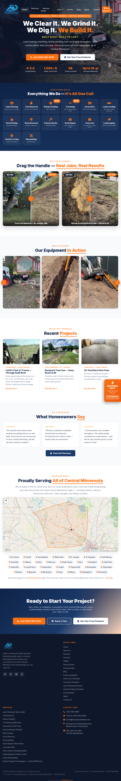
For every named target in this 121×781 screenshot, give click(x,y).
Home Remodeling (10, 758)
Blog (79, 10)
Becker (19, 572)
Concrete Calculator (71, 682)
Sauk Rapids (43, 557)
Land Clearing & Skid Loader (14, 712)
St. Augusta (90, 557)
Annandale (91, 567)
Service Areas (45, 9)
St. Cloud (15, 557)
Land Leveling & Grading (12, 730)
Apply (86, 10)
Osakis (61, 567)
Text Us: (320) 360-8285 (76, 716)
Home (24, 10)
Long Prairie (31, 567)
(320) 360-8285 (72, 712)
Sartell (28, 557)
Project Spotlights (70, 675)
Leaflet (94, 551)
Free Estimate (106, 9)
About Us (67, 651)
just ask (109, 578)
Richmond (102, 572)
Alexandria (46, 567)
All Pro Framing (59, 774)
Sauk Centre (67, 562)
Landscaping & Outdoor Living (14, 754)
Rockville (14, 562)
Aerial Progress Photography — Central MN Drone (22, 761)
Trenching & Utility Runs (12, 723)
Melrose (51, 562)
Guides (70, 10)
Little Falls (108, 562)
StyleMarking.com (67, 780)
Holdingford (87, 572)
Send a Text (61, 621)
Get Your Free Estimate (79, 57)
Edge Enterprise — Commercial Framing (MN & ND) (33, 774)
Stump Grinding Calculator (73, 689)
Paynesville (75, 567)
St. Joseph (74, 557)
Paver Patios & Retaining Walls (15, 751)
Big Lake (32, 572)
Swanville (15, 567)
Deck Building (8, 740)
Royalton (93, 562)
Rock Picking (8, 733)
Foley (60, 572)
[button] (6, 500)
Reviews (66, 654)
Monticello (47, 572)
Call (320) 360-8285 (43, 57)
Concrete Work (9, 747)
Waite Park (59, 557)
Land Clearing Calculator (72, 686)
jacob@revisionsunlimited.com (78, 720)
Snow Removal (9, 737)
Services (35, 8)
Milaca (72, 572)
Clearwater (107, 567)
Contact (96, 10)
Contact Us (67, 700)
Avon (40, 562)
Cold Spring (106, 557)
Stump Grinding (9, 719)
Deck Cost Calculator (71, 679)
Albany (28, 562)
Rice (81, 562)
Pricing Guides (69, 668)
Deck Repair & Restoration (13, 744)
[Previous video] (4, 282)
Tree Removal (8, 716)
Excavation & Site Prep (12, 726)
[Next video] (117, 282)
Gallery (60, 10)
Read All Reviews (62, 453)
